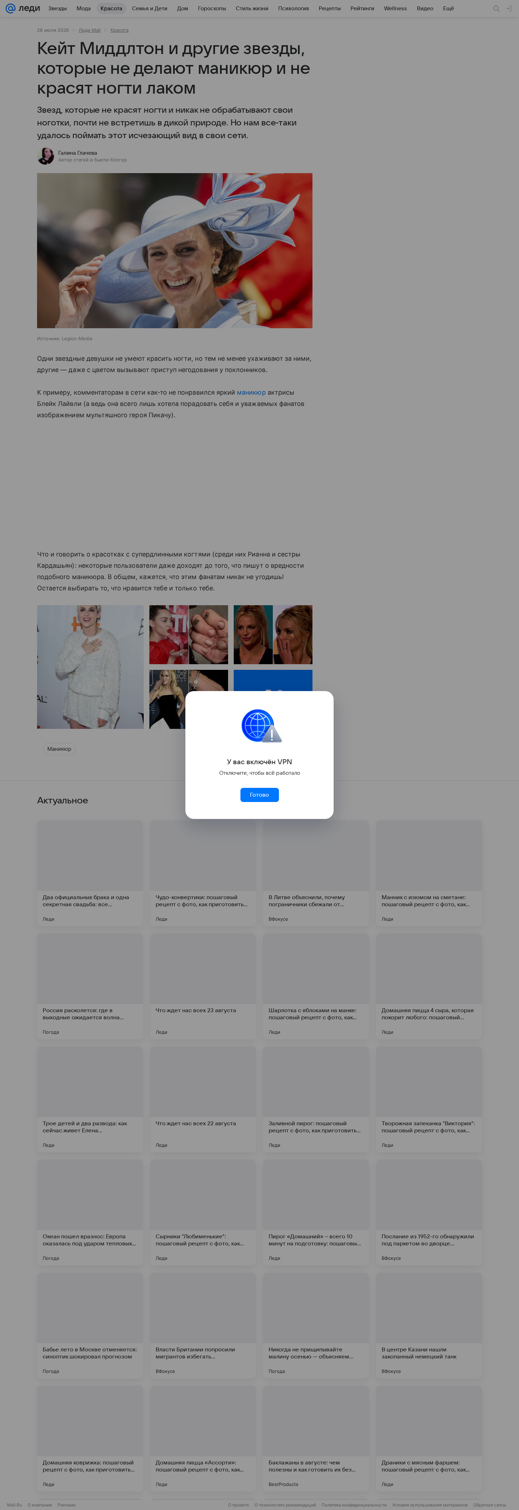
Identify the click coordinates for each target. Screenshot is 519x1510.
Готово (259, 795)
